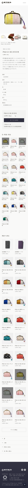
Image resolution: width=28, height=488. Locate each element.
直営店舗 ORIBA (5, 474)
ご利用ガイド (7, 124)
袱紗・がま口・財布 (11, 42)
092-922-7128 (15, 478)
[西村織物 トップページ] (6, 3)
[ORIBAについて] (5, 480)
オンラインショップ (4, 42)
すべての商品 (14, 430)
